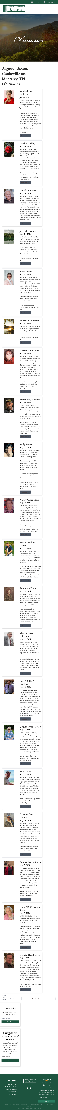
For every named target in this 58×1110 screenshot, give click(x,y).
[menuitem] (12, 1084)
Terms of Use (29, 1108)
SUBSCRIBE (10, 1022)
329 (50, 998)
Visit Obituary (25, 136)
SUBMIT (47, 1101)
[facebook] (29, 1088)
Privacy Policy (21, 1108)
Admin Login (37, 1108)
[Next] (54, 998)
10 (38, 998)
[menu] (55, 10)
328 (46, 998)
